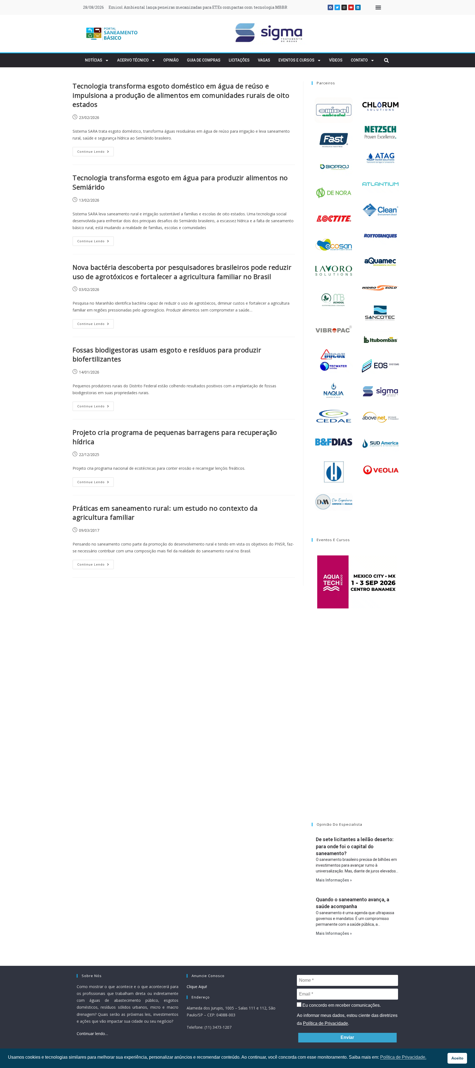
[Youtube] (351, 7)
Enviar (347, 1037)
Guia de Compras (203, 60)
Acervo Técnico (133, 60)
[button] (378, 7)
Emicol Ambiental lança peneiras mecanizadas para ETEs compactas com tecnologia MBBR (198, 7)
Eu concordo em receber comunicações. (341, 1005)
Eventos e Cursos (296, 60)
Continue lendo (95, 150)
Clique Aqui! (197, 986)
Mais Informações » (334, 880)
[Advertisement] (357, 722)
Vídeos (336, 60)
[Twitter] (337, 7)
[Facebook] (330, 7)
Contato (359, 60)
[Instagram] (344, 7)
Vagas (264, 60)
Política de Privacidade (325, 1023)
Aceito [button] (457, 1058)
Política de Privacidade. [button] (403, 1057)
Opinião (171, 60)
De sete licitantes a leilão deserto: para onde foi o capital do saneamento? (354, 846)
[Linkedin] (358, 7)
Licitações (239, 60)
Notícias (93, 60)
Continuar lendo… (92, 1033)
